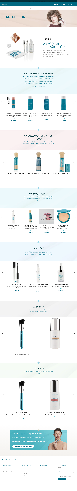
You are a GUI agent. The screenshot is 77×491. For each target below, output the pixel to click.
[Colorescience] (5, 4)
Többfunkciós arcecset (21, 412)
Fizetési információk (7, 472)
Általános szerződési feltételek (28, 468)
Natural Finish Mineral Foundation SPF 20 (63, 226)
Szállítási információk (7, 470)
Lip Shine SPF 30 (46, 225)
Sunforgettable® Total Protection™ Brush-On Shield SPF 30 (16, 174)
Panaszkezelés (25, 473)
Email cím (59, 467)
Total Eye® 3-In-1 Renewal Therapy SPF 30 (13, 226)
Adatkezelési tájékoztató (27, 470)
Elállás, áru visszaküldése (27, 472)
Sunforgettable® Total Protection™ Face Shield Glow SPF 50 (30, 113)
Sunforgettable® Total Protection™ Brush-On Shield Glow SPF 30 (60, 174)
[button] (74, 4)
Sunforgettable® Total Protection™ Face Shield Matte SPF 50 (63, 113)
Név (59, 471)
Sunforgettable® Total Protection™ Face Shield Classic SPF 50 (47, 113)
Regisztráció (63, 4)
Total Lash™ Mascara (16, 284)
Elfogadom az (65, 476)
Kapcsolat (56, 4)
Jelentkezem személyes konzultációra (23, 446)
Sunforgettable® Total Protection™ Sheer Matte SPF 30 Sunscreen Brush (38, 174)
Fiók (41, 468)
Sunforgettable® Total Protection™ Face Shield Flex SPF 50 (13, 113)
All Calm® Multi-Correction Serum (55, 412)
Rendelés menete (7, 468)
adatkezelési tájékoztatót (67, 476)
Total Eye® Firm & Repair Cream (61, 284)
